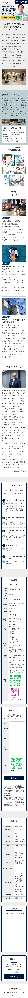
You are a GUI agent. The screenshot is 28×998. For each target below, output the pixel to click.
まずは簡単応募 (22, 2)
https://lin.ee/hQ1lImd (15, 699)
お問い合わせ (14, 977)
